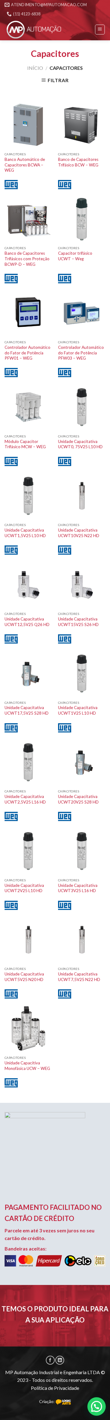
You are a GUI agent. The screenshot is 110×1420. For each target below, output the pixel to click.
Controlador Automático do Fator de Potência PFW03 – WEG (81, 353)
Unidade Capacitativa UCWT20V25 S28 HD (78, 799)
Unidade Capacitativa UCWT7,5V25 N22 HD (79, 976)
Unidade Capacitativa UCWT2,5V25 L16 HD (25, 799)
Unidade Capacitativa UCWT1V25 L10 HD (77, 710)
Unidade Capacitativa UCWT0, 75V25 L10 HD (80, 444)
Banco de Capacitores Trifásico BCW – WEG (78, 162)
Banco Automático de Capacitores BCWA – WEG (25, 165)
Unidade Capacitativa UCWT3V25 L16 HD (77, 888)
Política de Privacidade (55, 1388)
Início (35, 68)
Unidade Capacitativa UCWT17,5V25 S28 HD (27, 710)
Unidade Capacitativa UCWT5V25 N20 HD (24, 976)
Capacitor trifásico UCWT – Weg (75, 256)
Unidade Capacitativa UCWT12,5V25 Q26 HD (27, 621)
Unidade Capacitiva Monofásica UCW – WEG (27, 1065)
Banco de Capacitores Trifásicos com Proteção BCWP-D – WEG (27, 258)
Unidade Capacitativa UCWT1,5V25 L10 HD (25, 533)
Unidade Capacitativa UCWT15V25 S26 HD (78, 621)
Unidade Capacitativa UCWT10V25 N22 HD (78, 533)
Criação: (47, 1401)
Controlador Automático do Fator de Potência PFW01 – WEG (27, 353)
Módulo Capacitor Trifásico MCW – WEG (25, 444)
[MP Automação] (35, 29)
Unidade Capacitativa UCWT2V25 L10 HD (24, 888)
